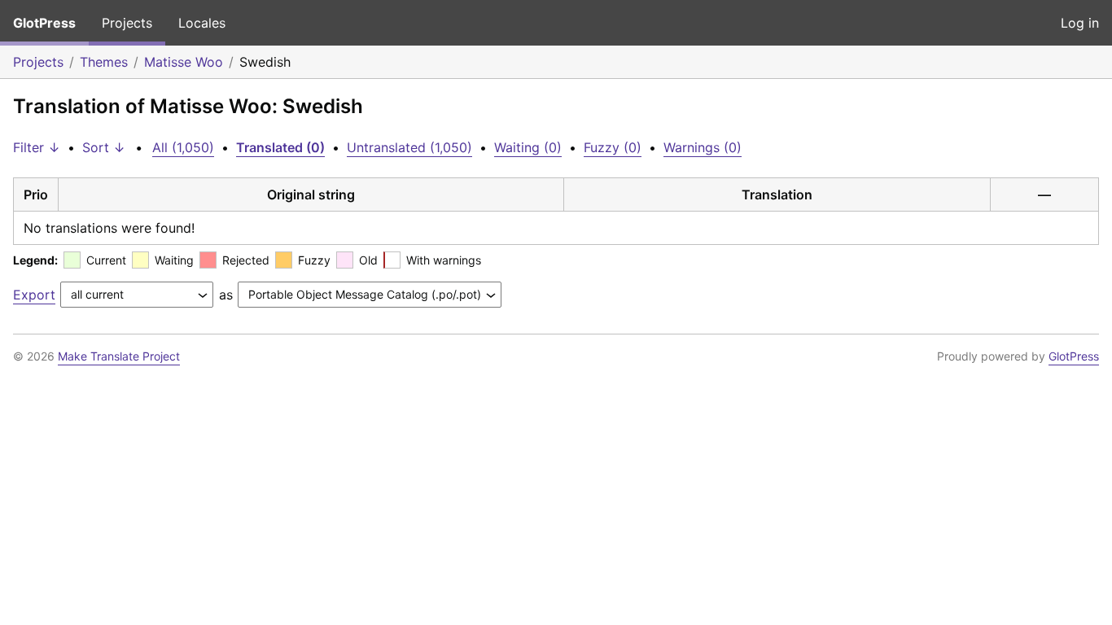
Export (34, 294)
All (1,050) (183, 147)
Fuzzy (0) (612, 147)
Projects (127, 23)
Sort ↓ (103, 147)
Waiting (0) (528, 147)
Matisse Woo (183, 62)
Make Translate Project (119, 356)
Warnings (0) (702, 147)
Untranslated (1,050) (409, 147)
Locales (201, 23)
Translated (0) (280, 147)
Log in (1080, 23)
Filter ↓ (36, 147)
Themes (104, 62)
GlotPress (44, 23)
